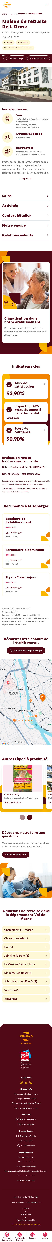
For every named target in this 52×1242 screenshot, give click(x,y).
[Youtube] (30, 1082)
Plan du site (26, 1214)
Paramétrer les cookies (26, 1220)
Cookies (26, 1208)
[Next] (29, 817)
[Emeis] (7, 5)
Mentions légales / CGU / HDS (26, 1197)
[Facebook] (21, 1082)
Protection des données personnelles (26, 1203)
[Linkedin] (26, 1082)
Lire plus (24, 178)
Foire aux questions (15, 854)
